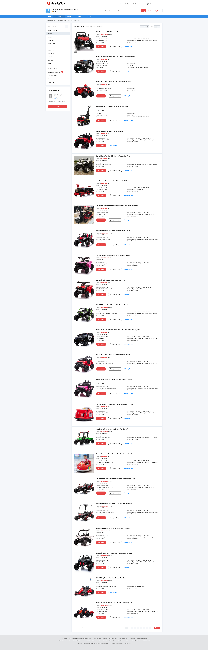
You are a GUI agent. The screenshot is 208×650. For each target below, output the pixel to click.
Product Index (132, 638)
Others (49, 63)
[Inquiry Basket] (144, 4)
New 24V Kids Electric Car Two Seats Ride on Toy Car (113, 230)
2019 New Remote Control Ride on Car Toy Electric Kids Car (115, 57)
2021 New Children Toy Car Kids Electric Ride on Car (113, 354)
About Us (69, 16)
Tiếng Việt (138, 640)
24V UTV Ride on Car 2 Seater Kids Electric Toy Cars (113, 305)
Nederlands (104, 640)
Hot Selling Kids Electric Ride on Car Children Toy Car (113, 255)
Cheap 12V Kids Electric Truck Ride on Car (109, 131)
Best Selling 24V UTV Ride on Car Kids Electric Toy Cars (114, 553)
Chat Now (59, 98)
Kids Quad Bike (51, 43)
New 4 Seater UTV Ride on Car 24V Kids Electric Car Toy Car (115, 479)
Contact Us (89, 16)
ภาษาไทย (128, 640)
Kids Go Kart (51, 40)
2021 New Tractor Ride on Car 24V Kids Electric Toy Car (114, 603)
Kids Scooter (51, 50)
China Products (72, 638)
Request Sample (116, 46)
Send (57, 106)
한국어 (114, 640)
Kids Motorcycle (52, 37)
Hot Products (64, 638)
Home (49, 16)
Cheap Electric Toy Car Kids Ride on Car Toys (110, 280)
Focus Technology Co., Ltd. (93, 643)
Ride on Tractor (52, 47)
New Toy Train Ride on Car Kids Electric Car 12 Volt (112, 181)
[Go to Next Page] (158, 27)
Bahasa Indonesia (146, 640)
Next (156, 628)
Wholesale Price (106, 638)
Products (60, 16)
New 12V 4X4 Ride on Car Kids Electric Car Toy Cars (113, 528)
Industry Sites (114, 638)
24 (79, 628)
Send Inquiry (101, 46)
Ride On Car (51, 33)
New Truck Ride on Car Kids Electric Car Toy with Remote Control (117, 206)
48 (86, 628)
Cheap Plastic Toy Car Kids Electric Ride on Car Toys (113, 156)
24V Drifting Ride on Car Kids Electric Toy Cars (111, 578)
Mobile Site (139, 638)
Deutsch (98, 640)
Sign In (121, 4)
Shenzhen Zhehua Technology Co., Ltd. (64, 9)
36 (83, 628)
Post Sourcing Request (155, 11)
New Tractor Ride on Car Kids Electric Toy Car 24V (112, 429)
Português (74, 640)
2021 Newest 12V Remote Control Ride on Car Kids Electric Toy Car (118, 330)
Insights (145, 638)
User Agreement (113, 643)
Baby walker (51, 60)
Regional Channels (123, 638)
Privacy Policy (128, 643)
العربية (110, 640)
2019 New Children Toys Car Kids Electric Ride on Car (113, 81)
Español (68, 640)
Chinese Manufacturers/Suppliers (84, 638)
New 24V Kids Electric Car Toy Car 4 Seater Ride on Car (114, 503)
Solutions (79, 16)
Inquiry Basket (129, 46)
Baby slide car (51, 57)
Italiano (93, 640)
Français (80, 640)
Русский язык (87, 640)
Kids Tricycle (51, 53)
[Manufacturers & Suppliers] (56, 3)
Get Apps (150, 4)
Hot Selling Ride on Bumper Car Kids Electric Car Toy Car (114, 404)
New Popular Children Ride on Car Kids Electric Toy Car (114, 379)
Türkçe (133, 640)
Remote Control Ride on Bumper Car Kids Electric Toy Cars (115, 454)
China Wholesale (97, 638)
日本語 (119, 640)
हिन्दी (123, 640)
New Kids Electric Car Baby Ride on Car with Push (112, 106)
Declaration (120, 643)
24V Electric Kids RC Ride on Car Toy (108, 32)
